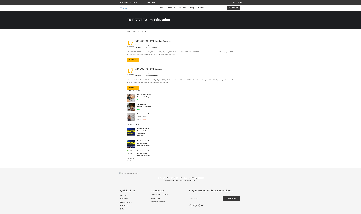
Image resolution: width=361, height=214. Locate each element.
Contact (201, 8)
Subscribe (231, 198)
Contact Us (124, 205)
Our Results (124, 199)
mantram (138, 47)
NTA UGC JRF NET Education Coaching (153, 41)
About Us (171, 8)
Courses (182, 8)
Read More (132, 59)
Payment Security (126, 202)
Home (161, 8)
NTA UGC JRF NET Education (148, 69)
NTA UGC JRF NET (152, 47)
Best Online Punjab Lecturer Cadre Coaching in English (143, 143)
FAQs (122, 209)
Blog (192, 8)
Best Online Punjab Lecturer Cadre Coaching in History (143, 153)
